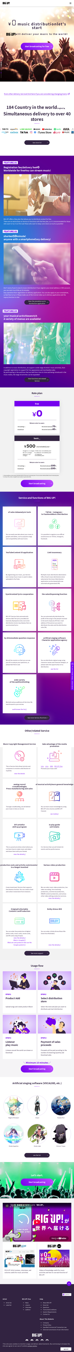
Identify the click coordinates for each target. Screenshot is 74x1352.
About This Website (47, 1319)
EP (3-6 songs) (27, 452)
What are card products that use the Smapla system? (19, 943)
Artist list (9, 1303)
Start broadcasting (37, 483)
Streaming (21, 426)
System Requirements (49, 1312)
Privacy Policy (47, 1325)
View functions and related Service (37, 379)
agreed (66, 1349)
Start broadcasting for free (37, 46)
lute (42, 766)
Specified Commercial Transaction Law (55, 1327)
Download (21, 429)
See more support (37, 953)
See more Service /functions (37, 718)
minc (46, 766)
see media (53, 814)
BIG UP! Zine (58, 766)
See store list (37, 142)
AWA (51, 766)
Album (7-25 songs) (27, 455)
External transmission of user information (56, 1330)
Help (41, 1299)
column (27, 1305)
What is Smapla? (18, 940)
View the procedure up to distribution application (37, 302)
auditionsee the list (18, 709)
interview (28, 1307)
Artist (5, 1299)
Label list (8, 1305)
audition (27, 1309)
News (27, 1303)
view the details (19, 773)
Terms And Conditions (49, 1309)
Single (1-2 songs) (29, 450)
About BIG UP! (47, 1303)
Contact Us (46, 1314)
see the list (54, 669)
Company (46, 1323)
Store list (45, 1305)
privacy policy (32, 1346)
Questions (46, 1307)
